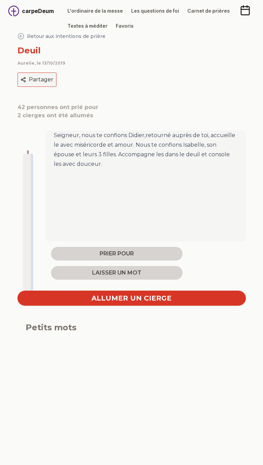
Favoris (125, 26)
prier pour (117, 253)
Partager (41, 79)
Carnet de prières (208, 11)
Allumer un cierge (131, 298)
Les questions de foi (155, 11)
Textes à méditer (87, 26)
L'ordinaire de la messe (95, 11)
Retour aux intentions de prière (66, 36)
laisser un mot (116, 272)
